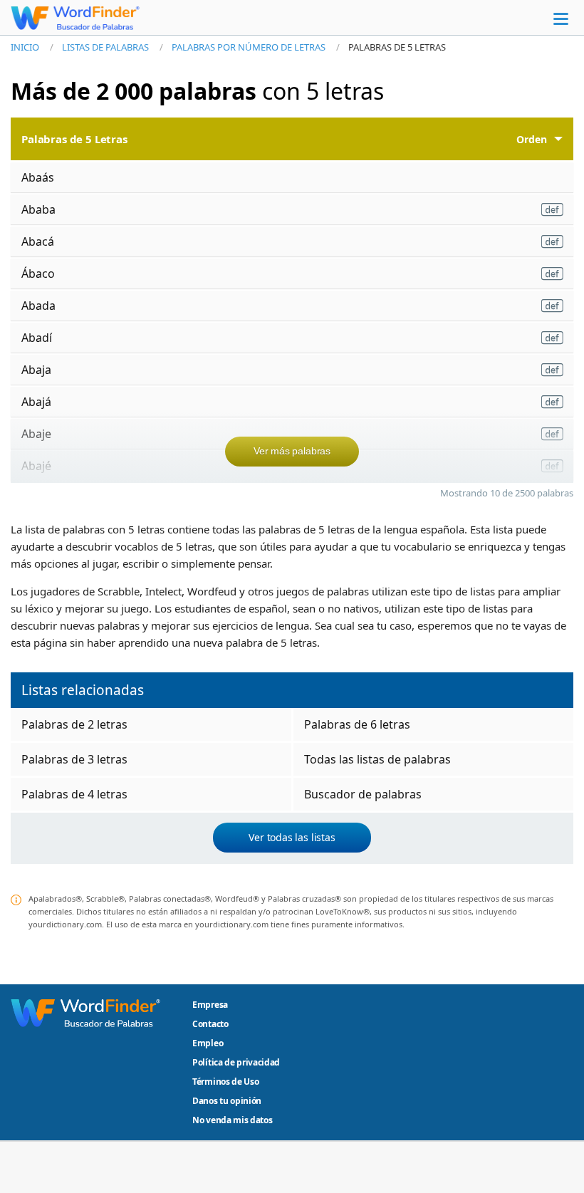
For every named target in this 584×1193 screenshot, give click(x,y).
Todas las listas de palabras (377, 759)
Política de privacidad (236, 1062)
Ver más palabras (292, 451)
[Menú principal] (561, 18)
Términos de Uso (225, 1081)
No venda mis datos (232, 1120)
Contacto (210, 1024)
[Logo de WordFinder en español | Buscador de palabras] (75, 18)
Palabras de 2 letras (74, 724)
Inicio (25, 47)
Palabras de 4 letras (74, 794)
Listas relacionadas (82, 690)
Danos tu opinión (226, 1101)
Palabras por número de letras (248, 47)
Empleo (207, 1043)
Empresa (210, 1005)
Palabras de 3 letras (74, 759)
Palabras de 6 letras (357, 724)
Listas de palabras (105, 47)
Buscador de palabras (363, 794)
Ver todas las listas (292, 837)
